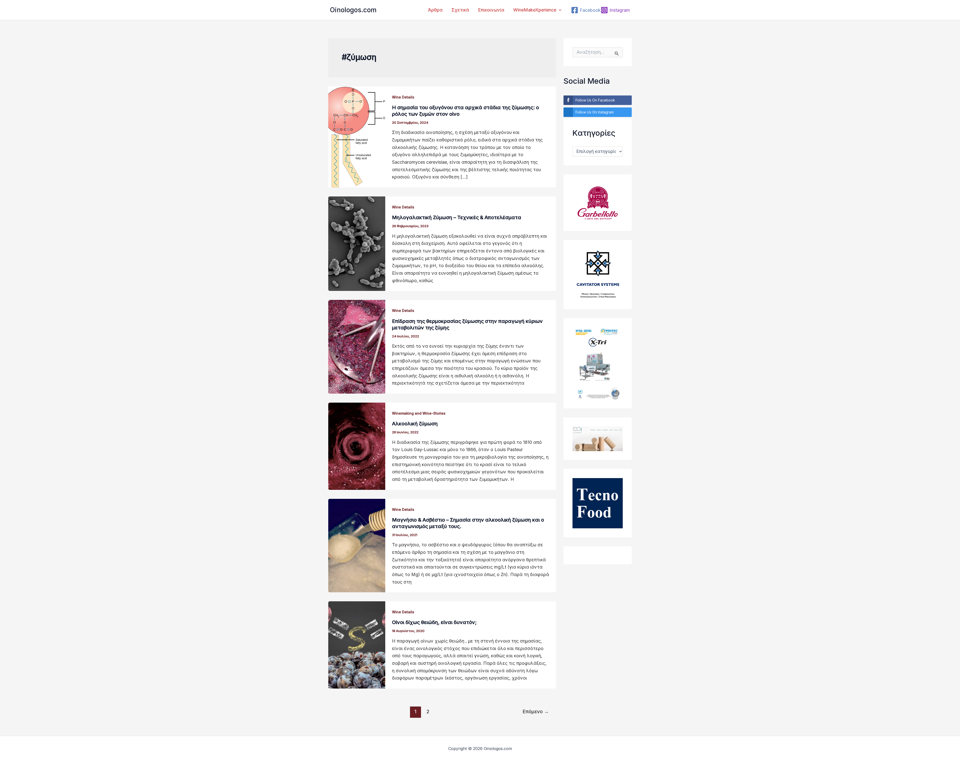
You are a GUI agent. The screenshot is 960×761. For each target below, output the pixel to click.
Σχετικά (460, 9)
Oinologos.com (353, 10)
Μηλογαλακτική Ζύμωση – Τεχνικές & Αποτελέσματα (456, 217)
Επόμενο (535, 712)
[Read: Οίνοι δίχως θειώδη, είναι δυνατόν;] (356, 644)
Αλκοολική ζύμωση (415, 424)
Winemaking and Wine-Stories (419, 413)
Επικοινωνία (491, 9)
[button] (559, 10)
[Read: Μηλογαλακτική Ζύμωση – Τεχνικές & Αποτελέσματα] (356, 243)
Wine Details (403, 97)
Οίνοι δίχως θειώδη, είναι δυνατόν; (434, 622)
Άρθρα (435, 9)
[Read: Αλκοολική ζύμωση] (356, 445)
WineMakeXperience (534, 9)
